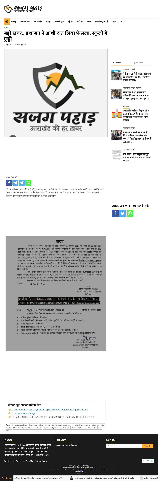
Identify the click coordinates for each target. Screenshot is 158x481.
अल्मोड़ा (14, 21)
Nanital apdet (56, 425)
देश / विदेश (38, 21)
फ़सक (89, 21)
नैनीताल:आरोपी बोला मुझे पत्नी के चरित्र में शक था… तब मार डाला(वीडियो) (137, 77)
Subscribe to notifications (67, 445)
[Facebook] (9, 183)
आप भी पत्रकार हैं (101, 21)
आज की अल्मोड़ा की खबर (78, 427)
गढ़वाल (138, 88)
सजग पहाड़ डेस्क (22, 44)
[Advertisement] (100, 8)
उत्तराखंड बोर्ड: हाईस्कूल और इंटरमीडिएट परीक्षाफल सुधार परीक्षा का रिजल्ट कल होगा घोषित (136, 115)
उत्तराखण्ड (24, 21)
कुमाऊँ (6, 27)
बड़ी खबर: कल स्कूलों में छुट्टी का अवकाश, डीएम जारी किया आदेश (137, 157)
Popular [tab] (139, 62)
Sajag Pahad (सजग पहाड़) (81, 466)
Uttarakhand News (19, 427)
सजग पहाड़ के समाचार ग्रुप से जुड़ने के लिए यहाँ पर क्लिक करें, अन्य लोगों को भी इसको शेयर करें (49, 410)
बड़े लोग (71, 21)
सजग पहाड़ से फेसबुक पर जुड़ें (23, 413)
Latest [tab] (118, 62)
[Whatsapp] (28, 183)
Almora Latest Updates (19, 425)
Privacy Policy (40, 461)
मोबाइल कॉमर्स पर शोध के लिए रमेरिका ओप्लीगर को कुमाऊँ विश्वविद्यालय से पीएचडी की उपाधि (137, 137)
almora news (33, 425)
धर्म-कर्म (80, 21)
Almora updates (44, 425)
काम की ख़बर (59, 21)
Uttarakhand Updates (50, 427)
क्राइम (48, 21)
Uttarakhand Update (35, 427)
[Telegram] (15, 183)
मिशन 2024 (116, 21)
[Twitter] (22, 183)
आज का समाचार (64, 427)
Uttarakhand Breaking (82, 425)
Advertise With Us (24, 461)
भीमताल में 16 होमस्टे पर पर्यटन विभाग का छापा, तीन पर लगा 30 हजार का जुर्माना (136, 95)
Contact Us (9, 461)
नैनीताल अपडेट (92, 427)
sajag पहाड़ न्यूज (68, 425)
